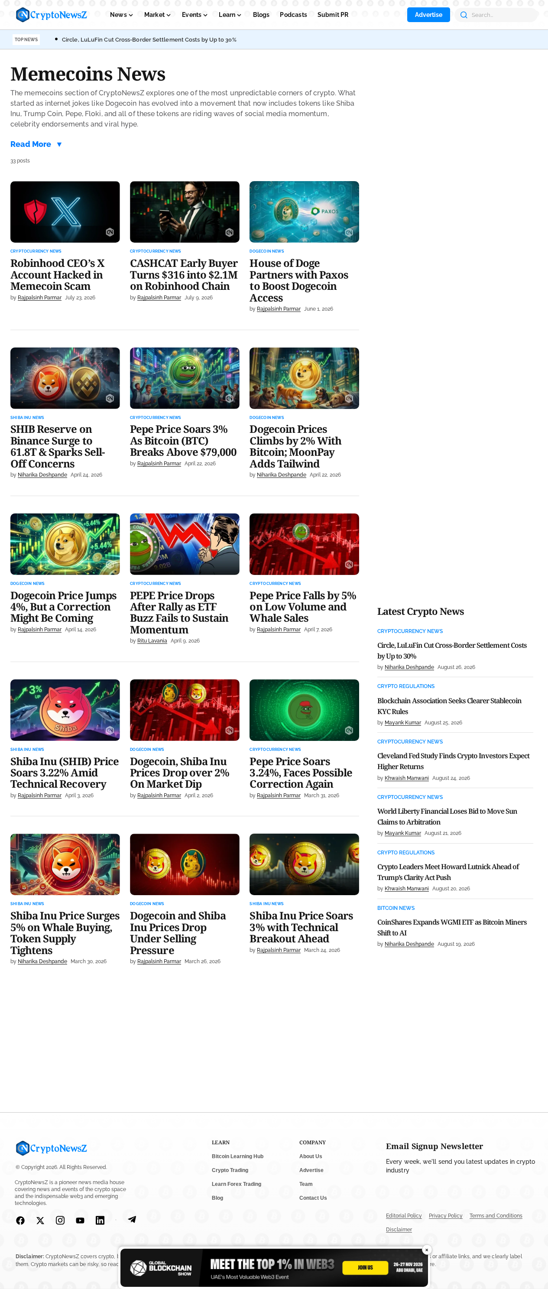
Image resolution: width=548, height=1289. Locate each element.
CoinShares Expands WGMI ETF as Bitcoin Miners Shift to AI (452, 927)
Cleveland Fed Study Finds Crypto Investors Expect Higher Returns (453, 761)
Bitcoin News (396, 908)
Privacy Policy (446, 1216)
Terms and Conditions (496, 1216)
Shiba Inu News (27, 418)
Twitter (40, 1220)
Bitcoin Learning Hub (237, 1156)
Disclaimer (399, 1230)
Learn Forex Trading (236, 1184)
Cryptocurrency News (36, 251)
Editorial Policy (404, 1216)
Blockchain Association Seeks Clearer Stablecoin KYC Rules (449, 706)
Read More (30, 144)
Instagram (60, 1220)
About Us (310, 1156)
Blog (217, 1198)
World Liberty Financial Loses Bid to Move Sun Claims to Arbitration (447, 816)
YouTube (80, 1220)
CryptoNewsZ (51, 15)
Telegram (131, 1220)
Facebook (20, 1220)
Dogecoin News (267, 251)
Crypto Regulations (406, 686)
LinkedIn (100, 1220)
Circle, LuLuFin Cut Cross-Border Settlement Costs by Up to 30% (149, 39)
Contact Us (313, 1198)
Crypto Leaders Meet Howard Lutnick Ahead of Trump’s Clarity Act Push (448, 872)
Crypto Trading (230, 1170)
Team (306, 1184)
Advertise (428, 14)
